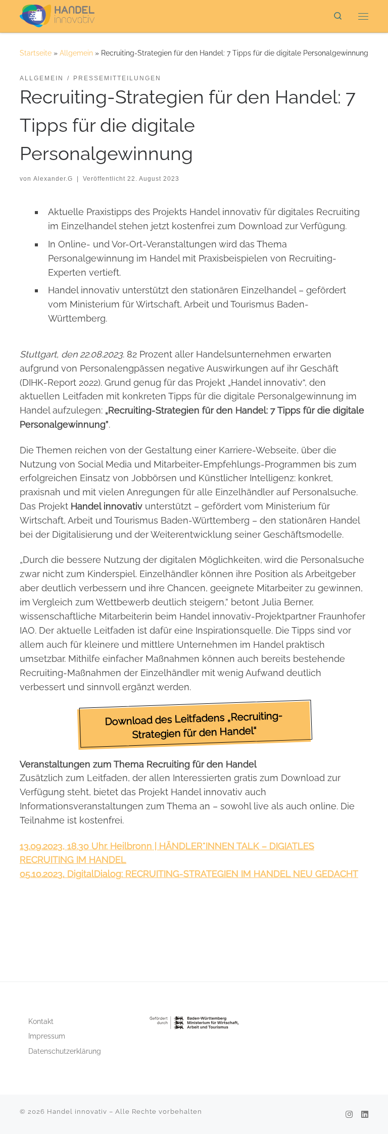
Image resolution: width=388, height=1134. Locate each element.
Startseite (36, 53)
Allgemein (76, 53)
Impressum (46, 1036)
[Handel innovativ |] (57, 14)
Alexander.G (53, 178)
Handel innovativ (77, 1111)
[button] (194, 725)
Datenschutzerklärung (64, 1051)
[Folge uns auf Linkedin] (364, 1114)
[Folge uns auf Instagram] (349, 1114)
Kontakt (41, 1021)
